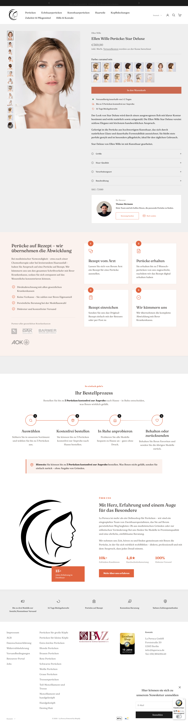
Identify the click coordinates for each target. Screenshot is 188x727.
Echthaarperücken (51, 12)
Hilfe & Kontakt (64, 17)
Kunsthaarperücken (78, 12)
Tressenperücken (49, 679)
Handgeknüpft (47, 702)
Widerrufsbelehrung (18, 648)
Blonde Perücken (48, 648)
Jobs (9, 663)
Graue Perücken (48, 674)
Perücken (30, 12)
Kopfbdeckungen (120, 12)
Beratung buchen (127, 216)
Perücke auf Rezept (94, 608)
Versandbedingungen (18, 653)
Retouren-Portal (16, 658)
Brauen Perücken (49, 653)
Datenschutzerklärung (19, 642)
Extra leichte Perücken (52, 642)
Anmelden (157, 714)
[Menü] (183, 699)
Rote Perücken (47, 658)
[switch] (179, 716)
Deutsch (156, 15)
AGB (9, 637)
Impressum (13, 632)
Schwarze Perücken (50, 663)
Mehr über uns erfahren (116, 573)
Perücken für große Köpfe (53, 632)
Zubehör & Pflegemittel (38, 17)
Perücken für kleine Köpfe (53, 637)
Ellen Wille (96, 33)
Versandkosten (110, 49)
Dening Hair (46, 708)
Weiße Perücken (48, 669)
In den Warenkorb (136, 90)
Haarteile (100, 12)
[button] (10, 35)
